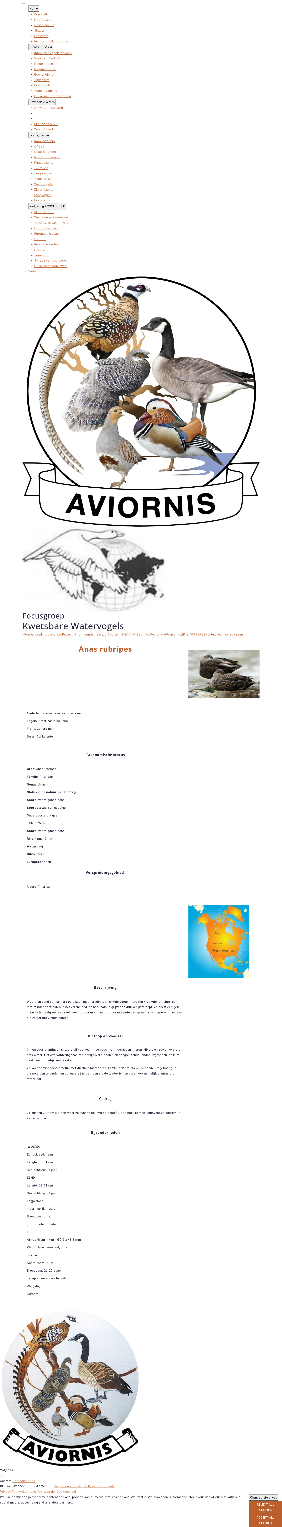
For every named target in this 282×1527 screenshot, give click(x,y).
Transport (41, 255)
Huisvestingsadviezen (50, 266)
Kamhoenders (44, 141)
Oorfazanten (43, 200)
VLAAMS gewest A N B (51, 223)
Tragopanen (43, 173)
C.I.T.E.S (40, 239)
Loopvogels (42, 195)
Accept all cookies (265, 1520)
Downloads (42, 85)
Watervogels (43, 184)
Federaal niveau (46, 228)
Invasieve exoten (46, 244)
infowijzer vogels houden (53, 53)
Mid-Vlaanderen (46, 124)
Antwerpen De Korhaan (51, 107)
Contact (144, 634)
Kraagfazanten (45, 152)
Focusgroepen (39, 135)
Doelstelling (43, 14)
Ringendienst (44, 63)
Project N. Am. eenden (79, 634)
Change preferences (263, 1497)
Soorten (114, 634)
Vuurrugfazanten (46, 179)
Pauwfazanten (45, 162)
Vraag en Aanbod (47, 58)
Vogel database (45, 90)
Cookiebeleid (66, 1491)
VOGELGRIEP (44, 212)
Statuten (40, 30)
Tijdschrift (41, 80)
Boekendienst (44, 74)
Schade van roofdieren (51, 260)
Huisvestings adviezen (226, 634)
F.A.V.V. (39, 250)
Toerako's (41, 168)
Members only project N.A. (42, 634)
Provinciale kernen (42, 102)
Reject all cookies (265, 1507)
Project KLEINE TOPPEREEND (188, 634)
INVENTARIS (129, 634)
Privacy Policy (10, 1491)
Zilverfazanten (45, 189)
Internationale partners (51, 41)
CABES (39, 146)
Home (34, 8)
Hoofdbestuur (44, 19)
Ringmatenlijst (45, 69)
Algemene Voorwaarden (39, 1491)
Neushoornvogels (47, 157)
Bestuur (102, 634)
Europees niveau (46, 233)
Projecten (41, 36)
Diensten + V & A (41, 47)
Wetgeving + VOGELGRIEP (47, 206)
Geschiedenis (44, 25)
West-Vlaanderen (47, 129)
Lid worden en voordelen (52, 96)
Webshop (35, 271)
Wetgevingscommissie (51, 217)
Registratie (158, 634)
